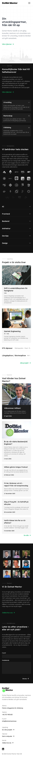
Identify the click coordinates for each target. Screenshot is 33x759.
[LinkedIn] (16, 749)
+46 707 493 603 (7, 714)
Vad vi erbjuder (7, 736)
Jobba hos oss (6, 743)
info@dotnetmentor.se (9, 721)
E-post (4, 653)
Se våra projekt (7, 730)
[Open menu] (29, 3)
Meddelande (5, 660)
